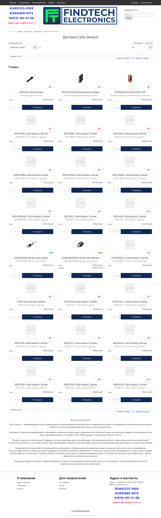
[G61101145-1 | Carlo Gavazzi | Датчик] (130, 288)
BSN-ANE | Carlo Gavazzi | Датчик (130, 216)
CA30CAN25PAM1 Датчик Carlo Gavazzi (80, 258)
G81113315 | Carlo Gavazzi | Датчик (31, 343)
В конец (146, 58)
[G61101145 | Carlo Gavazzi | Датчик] (80, 288)
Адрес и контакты (23, 482)
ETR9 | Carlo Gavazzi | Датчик (31, 301)
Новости (20, 489)
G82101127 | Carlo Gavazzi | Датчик (80, 343)
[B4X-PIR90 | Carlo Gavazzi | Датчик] (31, 120)
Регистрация (146, 3)
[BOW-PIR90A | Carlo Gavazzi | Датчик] (80, 162)
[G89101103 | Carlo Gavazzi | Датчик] (80, 371)
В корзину (37, 107)
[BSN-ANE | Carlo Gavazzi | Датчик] (130, 203)
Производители (39, 3)
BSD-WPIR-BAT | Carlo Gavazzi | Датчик (31, 216)
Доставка (61, 3)
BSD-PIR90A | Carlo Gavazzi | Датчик (129, 175)
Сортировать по (15, 43)
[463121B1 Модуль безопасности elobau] (80, 79)
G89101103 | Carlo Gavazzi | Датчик (80, 384)
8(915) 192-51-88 (21, 18)
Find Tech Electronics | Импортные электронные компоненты (80, 515)
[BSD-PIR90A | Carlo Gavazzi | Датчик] (130, 162)
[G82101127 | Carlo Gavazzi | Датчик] (80, 330)
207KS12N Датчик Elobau (31, 92)
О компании (24, 3)
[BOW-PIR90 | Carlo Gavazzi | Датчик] (31, 162)
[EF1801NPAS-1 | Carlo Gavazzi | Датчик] (130, 244)
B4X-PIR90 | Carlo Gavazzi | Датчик (31, 133)
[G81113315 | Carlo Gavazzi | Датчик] (31, 330)
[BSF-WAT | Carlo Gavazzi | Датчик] (80, 203)
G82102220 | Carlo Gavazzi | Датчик (130, 343)
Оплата (51, 3)
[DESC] (40, 47)
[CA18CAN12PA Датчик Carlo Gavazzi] (31, 244)
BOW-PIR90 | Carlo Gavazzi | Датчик (31, 175)
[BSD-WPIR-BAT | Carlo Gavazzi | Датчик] (31, 203)
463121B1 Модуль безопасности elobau (80, 92)
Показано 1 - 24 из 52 (143, 43)
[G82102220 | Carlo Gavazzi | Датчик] (130, 330)
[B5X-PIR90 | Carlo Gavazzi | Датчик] (80, 120)
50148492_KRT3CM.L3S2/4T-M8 (129, 92)
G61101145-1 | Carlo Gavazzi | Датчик (129, 301)
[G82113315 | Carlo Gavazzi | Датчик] (31, 371)
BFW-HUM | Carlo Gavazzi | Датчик (129, 133)
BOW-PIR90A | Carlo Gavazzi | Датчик (80, 175)
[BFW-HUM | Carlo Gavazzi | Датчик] (130, 120)
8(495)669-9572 (21, 13)
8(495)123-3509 (21, 8)
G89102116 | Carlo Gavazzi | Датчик (130, 384)
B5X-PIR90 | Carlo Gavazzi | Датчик (80, 133)
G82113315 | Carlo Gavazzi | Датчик (31, 384)
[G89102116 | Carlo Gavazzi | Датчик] (130, 371)
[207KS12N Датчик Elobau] (31, 79)
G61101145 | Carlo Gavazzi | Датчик (80, 301)
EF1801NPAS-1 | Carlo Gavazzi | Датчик (129, 258)
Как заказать (64, 482)
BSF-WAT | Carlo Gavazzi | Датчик (80, 216)
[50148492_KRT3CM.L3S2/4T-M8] (130, 79)
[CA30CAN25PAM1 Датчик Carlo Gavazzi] (80, 244)
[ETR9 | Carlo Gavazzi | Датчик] (31, 288)
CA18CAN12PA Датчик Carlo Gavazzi (31, 258)
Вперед (139, 58)
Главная (12, 3)
